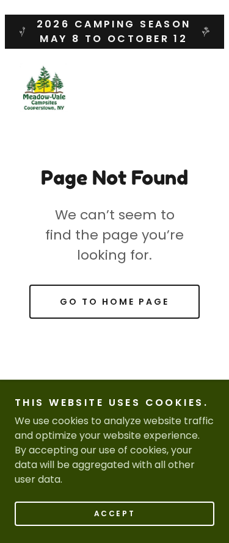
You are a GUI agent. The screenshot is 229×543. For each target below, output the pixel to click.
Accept (114, 513)
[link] (44, 87)
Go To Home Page (114, 302)
